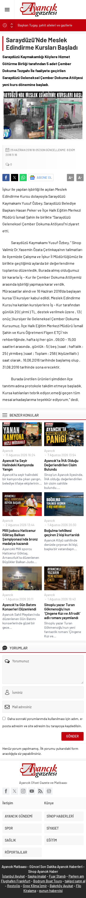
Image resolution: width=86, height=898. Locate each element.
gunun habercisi (51, 891)
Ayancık (7, 451)
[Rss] (40, 791)
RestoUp (13, 886)
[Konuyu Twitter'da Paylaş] (14, 177)
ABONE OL (44, 177)
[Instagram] (23, 791)
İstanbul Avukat (13, 876)
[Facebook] (6, 791)
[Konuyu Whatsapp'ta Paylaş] (23, 177)
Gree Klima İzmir (35, 886)
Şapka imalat (37, 876)
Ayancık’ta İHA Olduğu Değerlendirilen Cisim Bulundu (61, 464)
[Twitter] (14, 791)
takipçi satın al (75, 881)
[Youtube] (31, 791)
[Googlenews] (49, 791)
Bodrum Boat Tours (47, 881)
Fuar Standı (57, 876)
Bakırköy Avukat (61, 886)
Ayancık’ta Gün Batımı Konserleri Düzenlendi (19, 607)
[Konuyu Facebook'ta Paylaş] (6, 177)
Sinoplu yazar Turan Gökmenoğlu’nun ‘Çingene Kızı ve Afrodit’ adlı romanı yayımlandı (62, 611)
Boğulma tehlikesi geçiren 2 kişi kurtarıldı (61, 532)
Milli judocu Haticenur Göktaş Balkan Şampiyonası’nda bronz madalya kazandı (20, 537)
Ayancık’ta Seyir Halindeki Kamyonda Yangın (18, 464)
